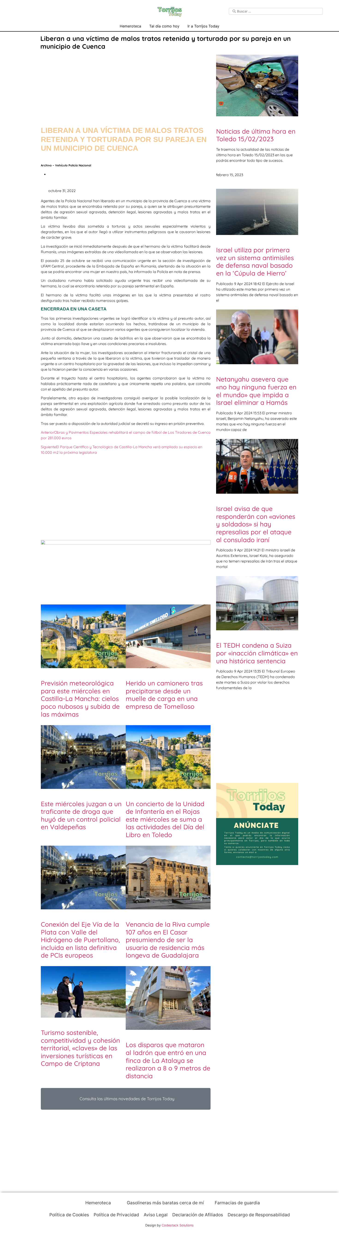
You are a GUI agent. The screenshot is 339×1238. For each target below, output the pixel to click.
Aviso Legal (156, 1214)
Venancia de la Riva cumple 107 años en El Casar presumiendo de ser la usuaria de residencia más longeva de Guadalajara (168, 939)
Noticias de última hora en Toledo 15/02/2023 (255, 135)
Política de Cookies (69, 1214)
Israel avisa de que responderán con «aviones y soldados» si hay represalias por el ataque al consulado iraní (255, 524)
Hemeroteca (130, 26)
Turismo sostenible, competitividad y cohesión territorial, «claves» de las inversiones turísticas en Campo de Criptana (80, 1047)
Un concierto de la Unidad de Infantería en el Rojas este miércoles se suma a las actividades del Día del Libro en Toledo (165, 819)
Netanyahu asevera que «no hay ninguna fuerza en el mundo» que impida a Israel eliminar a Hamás (256, 390)
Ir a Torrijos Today (203, 26)
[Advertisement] (126, 83)
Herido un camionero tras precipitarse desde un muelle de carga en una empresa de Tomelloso (164, 694)
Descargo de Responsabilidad (259, 1214)
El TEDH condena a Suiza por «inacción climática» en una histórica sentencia (257, 653)
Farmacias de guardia (237, 1202)
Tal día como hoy (164, 26)
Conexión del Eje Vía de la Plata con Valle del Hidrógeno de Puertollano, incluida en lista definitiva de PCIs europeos (80, 939)
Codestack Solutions (178, 1225)
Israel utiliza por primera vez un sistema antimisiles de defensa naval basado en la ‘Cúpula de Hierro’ (255, 261)
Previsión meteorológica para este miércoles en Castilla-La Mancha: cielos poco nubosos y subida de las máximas (80, 698)
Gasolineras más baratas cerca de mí (165, 1202)
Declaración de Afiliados (197, 1214)
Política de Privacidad (116, 1214)
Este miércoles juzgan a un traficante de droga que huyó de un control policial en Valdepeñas (81, 815)
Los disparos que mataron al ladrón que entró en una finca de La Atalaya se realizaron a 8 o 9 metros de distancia (168, 1060)
